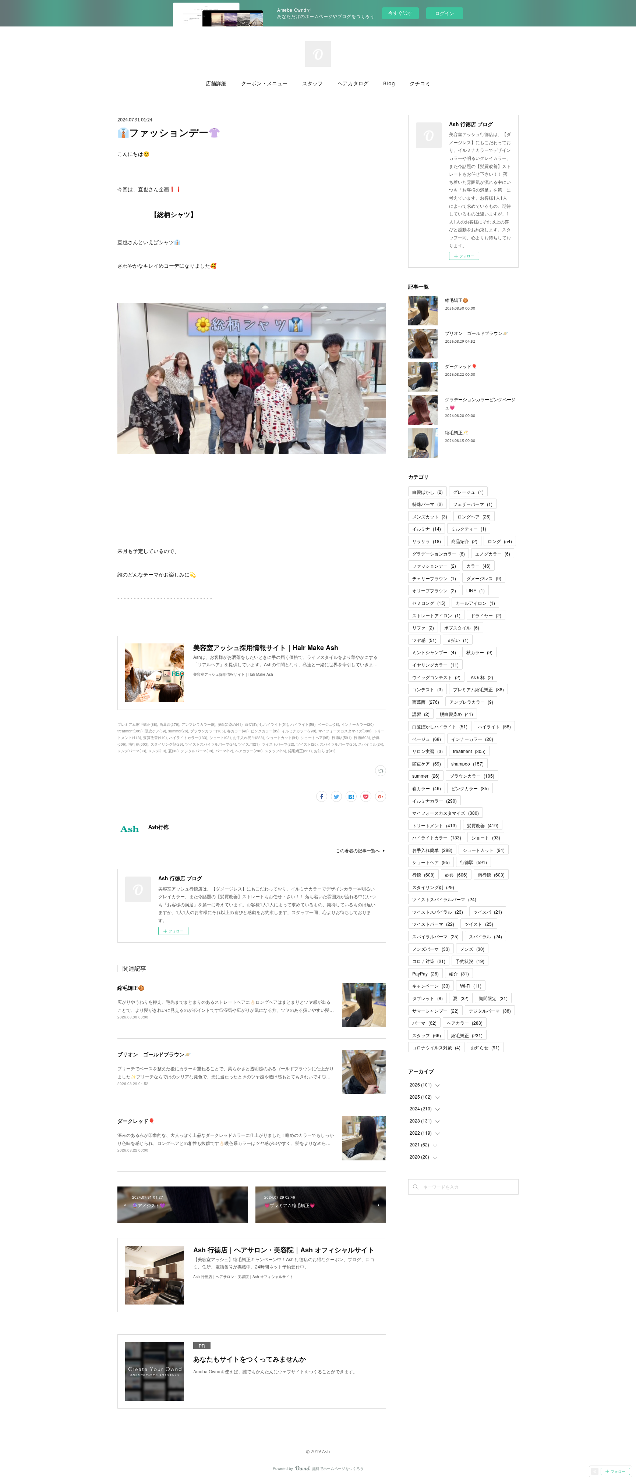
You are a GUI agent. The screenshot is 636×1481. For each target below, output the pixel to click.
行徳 (423, 874)
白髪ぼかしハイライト (439, 726)
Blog (389, 83)
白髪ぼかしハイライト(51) (266, 724)
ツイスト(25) (307, 744)
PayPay (425, 973)
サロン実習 (427, 751)
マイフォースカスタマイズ (445, 813)
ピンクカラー (470, 788)
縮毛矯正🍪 (130, 987)
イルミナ (426, 528)
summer (425, 775)
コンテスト (427, 689)
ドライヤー (486, 615)
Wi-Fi (470, 985)
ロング (500, 541)
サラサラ (426, 541)
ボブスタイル (461, 627)
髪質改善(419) (155, 737)
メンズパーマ (431, 949)
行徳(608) (362, 737)
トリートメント (434, 825)
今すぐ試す (400, 12)
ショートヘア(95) (315, 737)
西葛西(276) (169, 724)
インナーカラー (472, 739)
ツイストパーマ (433, 924)
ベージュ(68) (328, 724)
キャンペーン (431, 985)
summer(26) (178, 731)
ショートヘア (431, 862)
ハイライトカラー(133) (188, 737)
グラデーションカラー (438, 553)
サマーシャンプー (435, 1010)
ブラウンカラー (472, 775)
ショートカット (484, 850)
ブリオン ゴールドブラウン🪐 (154, 1054)
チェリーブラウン (434, 578)
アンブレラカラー (471, 702)
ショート (485, 837)
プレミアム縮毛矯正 (478, 689)
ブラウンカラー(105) (207, 731)
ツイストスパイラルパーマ (444, 899)
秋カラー (479, 652)
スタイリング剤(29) (167, 744)
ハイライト (494, 726)
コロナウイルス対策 (436, 1047)
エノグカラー (492, 553)
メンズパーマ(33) (131, 750)
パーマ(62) (224, 750)
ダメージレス (483, 578)
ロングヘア (474, 516)
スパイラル (485, 936)
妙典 (456, 874)
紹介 (459, 973)
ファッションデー (434, 566)
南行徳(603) (138, 744)
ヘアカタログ (353, 83)
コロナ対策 (428, 961)
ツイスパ (487, 912)
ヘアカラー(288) (248, 750)
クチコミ (420, 83)
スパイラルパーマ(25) (338, 744)
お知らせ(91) (324, 750)
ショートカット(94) (282, 737)
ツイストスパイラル (437, 912)
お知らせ (485, 1047)
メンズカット (429, 516)
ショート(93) (220, 737)
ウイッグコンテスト (436, 677)
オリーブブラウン (434, 590)
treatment (469, 751)
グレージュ (468, 492)
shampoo (467, 763)
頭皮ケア (426, 763)
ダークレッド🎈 (136, 1120)
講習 (421, 714)
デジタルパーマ (490, 1010)
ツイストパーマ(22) (278, 744)
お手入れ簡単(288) (248, 737)
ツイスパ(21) (248, 744)
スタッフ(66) (275, 750)
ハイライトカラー (436, 837)
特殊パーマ (427, 504)
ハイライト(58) (302, 724)
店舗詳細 (216, 83)
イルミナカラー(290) (299, 731)
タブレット (427, 998)
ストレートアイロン (436, 615)
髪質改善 (482, 825)
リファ (423, 627)
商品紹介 (464, 541)
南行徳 (491, 874)
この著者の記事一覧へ (358, 850)
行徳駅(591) (341, 737)
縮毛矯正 (467, 1035)
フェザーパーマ (472, 504)
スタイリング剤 (433, 887)
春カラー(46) (237, 731)
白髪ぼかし (427, 492)
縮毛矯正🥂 (456, 432)
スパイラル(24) (370, 744)
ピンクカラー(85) (265, 731)
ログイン (444, 13)
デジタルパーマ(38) (197, 750)
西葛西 (425, 702)
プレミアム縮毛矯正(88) (137, 724)
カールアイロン (475, 603)
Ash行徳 (158, 826)
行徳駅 (473, 862)
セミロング (428, 603)
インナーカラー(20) (357, 724)
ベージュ (426, 739)
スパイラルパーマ (435, 936)
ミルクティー (468, 528)
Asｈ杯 (482, 677)
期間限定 (493, 998)
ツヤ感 (424, 640)
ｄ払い (458, 640)
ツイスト (478, 924)
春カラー (426, 788)
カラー (478, 566)
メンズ (472, 949)
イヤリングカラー (435, 664)
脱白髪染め (456, 714)
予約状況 (470, 961)
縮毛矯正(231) (300, 750)
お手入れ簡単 (432, 850)
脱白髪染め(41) (230, 724)
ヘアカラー (465, 1023)
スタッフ (312, 83)
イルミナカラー (434, 800)
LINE (475, 590)
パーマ (424, 1023)
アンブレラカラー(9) (198, 724)
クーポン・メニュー (264, 83)
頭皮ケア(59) (155, 731)
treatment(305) (129, 731)
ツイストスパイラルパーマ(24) (210, 744)
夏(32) (173, 750)
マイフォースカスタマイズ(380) (344, 731)
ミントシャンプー (434, 652)
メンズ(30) (157, 750)
